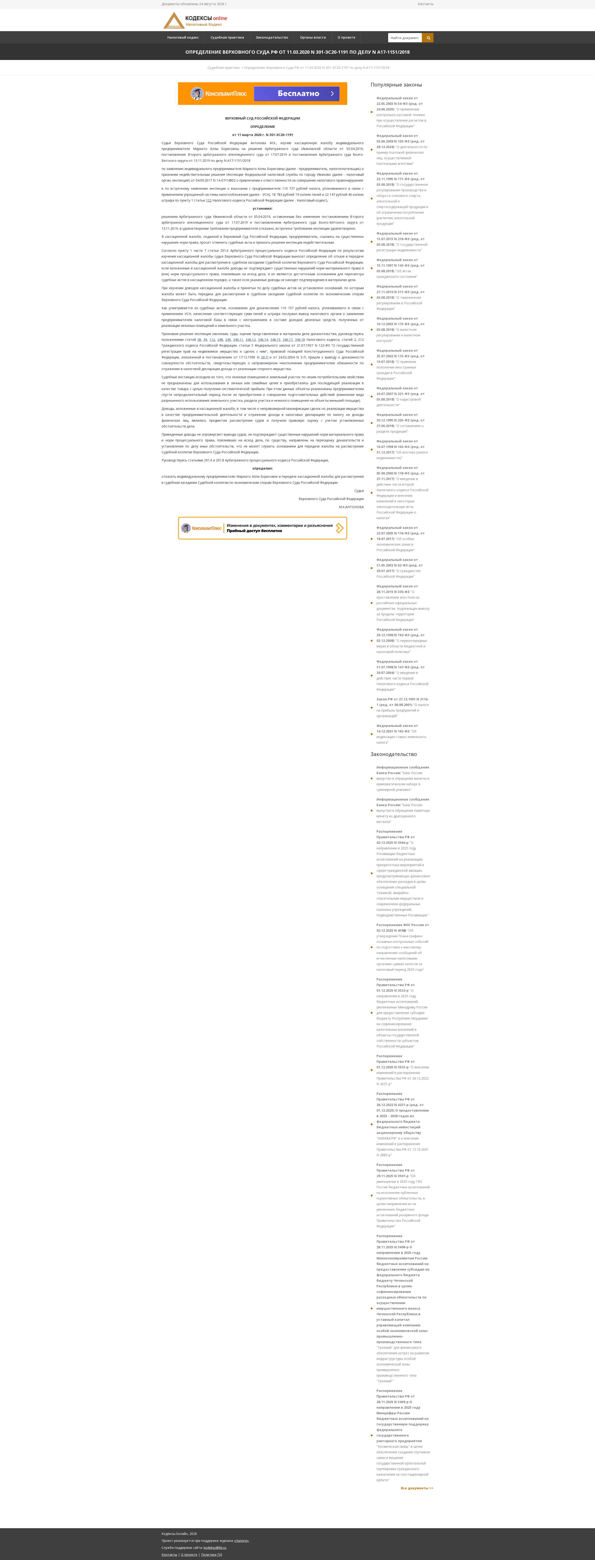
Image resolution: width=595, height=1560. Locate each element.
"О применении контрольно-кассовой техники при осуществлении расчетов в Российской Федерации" (401, 112)
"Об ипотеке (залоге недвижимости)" (402, 449)
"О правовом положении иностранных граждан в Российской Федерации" (401, 364)
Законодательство (272, 37)
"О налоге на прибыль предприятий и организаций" (403, 707)
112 (212, 339)
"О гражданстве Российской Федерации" (400, 568)
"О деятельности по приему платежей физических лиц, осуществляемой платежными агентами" (402, 149)
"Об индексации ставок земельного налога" (401, 734)
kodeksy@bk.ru (215, 1547)
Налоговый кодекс (183, 37)
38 (199, 339)
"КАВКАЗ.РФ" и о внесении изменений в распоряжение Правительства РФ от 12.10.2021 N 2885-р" (403, 1124)
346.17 (288, 339)
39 (205, 339)
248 (220, 339)
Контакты (425, 4)
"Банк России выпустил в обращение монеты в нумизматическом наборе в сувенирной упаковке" (403, 778)
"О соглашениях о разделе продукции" (401, 423)
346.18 (300, 339)
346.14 (263, 339)
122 (209, 200)
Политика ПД (211, 1554)
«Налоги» (241, 1540)
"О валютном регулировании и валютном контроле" (401, 329)
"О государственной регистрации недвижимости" (402, 241)
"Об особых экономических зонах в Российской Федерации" (401, 538)
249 (228, 339)
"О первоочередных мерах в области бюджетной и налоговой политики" (402, 640)
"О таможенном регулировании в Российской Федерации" (401, 297)
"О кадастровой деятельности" (401, 396)
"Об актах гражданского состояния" (401, 268)
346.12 (251, 339)
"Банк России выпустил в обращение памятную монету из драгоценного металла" (403, 810)
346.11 (238, 339)
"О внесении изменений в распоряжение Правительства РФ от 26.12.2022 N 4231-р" (403, 1070)
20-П (264, 357)
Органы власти (313, 37)
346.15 (275, 339)
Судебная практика (227, 37)
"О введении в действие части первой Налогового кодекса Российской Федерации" (402, 675)
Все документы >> (417, 1488)
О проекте (346, 37)
